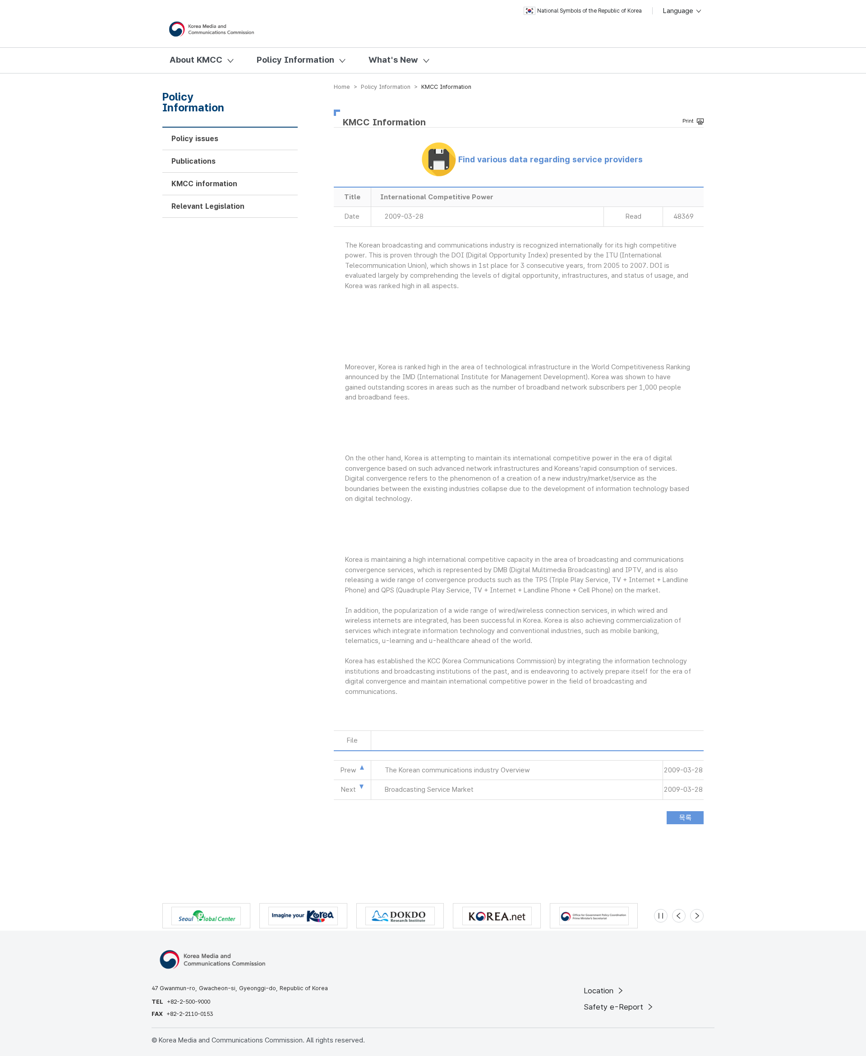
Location (600, 990)
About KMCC (196, 60)
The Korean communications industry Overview (457, 770)
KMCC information (204, 183)
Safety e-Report (614, 1006)
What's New (393, 60)
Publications (193, 161)
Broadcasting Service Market (429, 789)
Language (679, 11)
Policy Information (295, 60)
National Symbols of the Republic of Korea (589, 11)
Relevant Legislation (207, 206)
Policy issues (194, 138)
